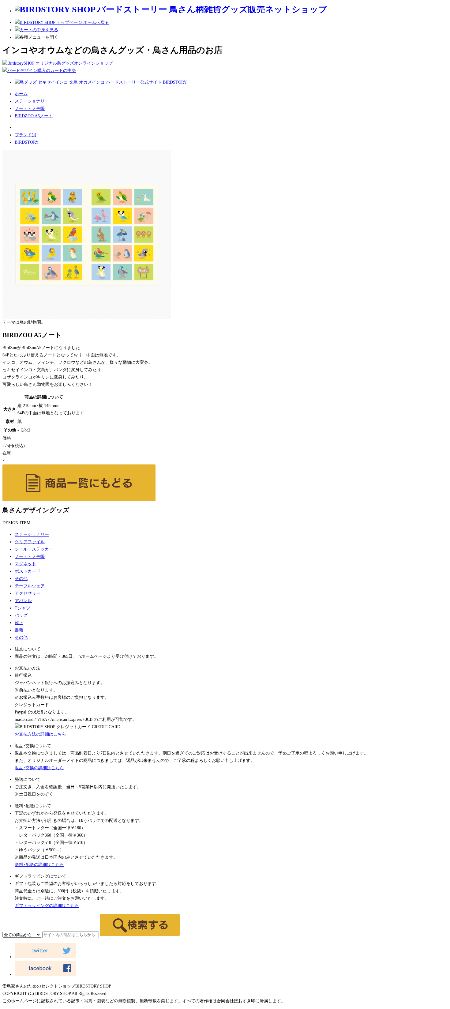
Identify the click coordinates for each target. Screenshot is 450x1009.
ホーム (21, 94)
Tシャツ (22, 608)
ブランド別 (25, 135)
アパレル (23, 600)
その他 (21, 578)
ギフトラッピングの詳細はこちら (47, 905)
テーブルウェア (30, 586)
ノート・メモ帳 (30, 108)
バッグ (21, 615)
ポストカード (27, 571)
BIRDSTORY (27, 142)
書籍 (19, 630)
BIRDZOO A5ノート (34, 116)
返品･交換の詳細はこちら (39, 768)
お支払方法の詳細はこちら (40, 734)
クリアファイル (30, 542)
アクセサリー (27, 593)
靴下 (19, 622)
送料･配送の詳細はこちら (39, 864)
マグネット (25, 564)
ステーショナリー (32, 101)
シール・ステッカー (34, 549)
